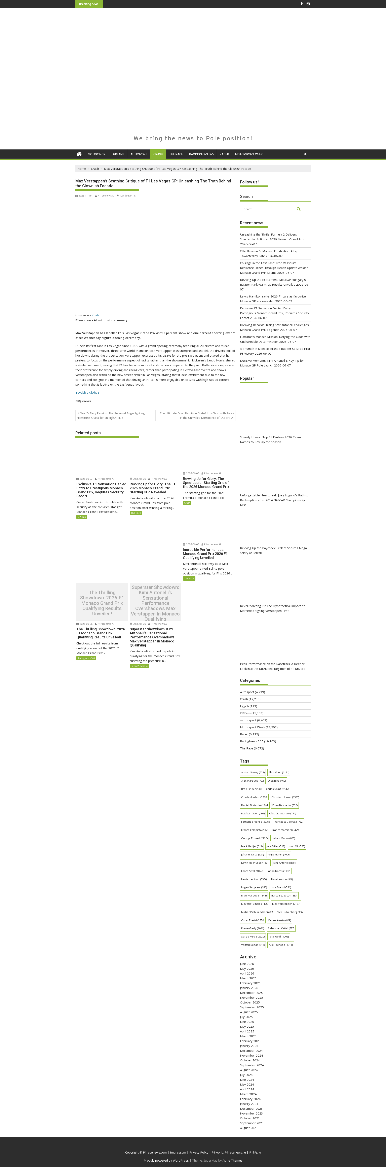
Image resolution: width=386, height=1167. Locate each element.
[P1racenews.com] (79, 153)
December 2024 (251, 1051)
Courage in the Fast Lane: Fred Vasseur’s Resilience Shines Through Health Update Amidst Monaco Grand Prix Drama (274, 268)
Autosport (138, 154)
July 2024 (246, 1075)
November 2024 (251, 1055)
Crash (158, 154)
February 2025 (250, 1041)
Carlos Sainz (277, 789)
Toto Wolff (279, 936)
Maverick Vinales (254, 904)
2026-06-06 (139, 479)
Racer (224, 154)
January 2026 (249, 988)
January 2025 (249, 1046)
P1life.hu (255, 1152)
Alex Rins (277, 780)
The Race (176, 154)
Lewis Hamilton (254, 879)
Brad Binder (251, 789)
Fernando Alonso (255, 821)
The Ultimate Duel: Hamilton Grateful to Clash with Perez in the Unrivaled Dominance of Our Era (197, 415)
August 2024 (249, 1070)
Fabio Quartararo (282, 813)
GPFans (118, 154)
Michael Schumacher (257, 912)
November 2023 (251, 1113)
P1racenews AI (106, 195)
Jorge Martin (279, 854)
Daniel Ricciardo (254, 805)
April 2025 (247, 1031)
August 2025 (249, 1012)
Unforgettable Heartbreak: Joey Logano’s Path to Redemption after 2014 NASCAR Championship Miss (274, 500)
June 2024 (247, 1079)
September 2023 (252, 1123)
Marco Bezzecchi (284, 895)
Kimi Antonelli (284, 862)
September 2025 (252, 1007)
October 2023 (250, 1118)
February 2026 (250, 983)
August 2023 (249, 1128)
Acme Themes (232, 1160)
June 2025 (247, 1022)
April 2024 (247, 1089)
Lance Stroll (252, 871)
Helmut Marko (283, 838)
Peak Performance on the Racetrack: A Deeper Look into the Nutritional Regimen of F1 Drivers (272, 666)
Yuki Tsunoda (281, 945)
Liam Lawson (282, 879)
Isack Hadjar (252, 846)
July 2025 (246, 1017)
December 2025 (251, 993)
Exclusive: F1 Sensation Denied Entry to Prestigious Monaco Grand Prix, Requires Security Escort (274, 313)
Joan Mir (297, 846)
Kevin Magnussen (255, 862)
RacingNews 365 (201, 154)
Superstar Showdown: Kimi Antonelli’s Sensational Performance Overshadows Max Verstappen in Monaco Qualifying (155, 603)
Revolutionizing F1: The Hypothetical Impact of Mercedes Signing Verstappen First (272, 608)
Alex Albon (279, 772)
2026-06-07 (85, 479)
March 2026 (248, 978)
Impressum (178, 1152)
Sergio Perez (253, 936)
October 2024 (250, 1060)
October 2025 (250, 1002)
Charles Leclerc (254, 797)
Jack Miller (276, 846)
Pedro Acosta (279, 920)
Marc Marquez (254, 895)
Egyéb (244, 706)
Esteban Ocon (253, 813)
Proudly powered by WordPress (166, 1160)
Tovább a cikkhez (87, 392)
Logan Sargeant (254, 887)
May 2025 (247, 1026)
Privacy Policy (198, 1152)
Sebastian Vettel (281, 928)
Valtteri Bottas (253, 945)
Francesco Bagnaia (288, 821)
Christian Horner (285, 797)
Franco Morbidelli (285, 830)
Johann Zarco (252, 854)
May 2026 (247, 968)
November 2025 (251, 997)
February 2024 (250, 1099)
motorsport (97, 154)
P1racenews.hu (235, 1152)
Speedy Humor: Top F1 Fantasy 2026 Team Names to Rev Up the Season (270, 439)
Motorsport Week (249, 154)
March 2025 (248, 1036)
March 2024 (248, 1094)
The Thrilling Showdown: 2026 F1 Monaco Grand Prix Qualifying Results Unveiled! (102, 603)
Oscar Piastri (252, 920)
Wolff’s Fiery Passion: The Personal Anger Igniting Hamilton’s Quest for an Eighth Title (111, 415)
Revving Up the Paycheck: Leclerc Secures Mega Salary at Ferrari (273, 550)
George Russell (254, 838)
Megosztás (83, 400)
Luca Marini (281, 887)
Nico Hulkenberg (290, 912)
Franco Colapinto (254, 830)
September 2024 (252, 1065)
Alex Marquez (252, 780)
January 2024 (249, 1104)
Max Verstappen (286, 904)
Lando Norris (128, 195)
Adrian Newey (253, 772)
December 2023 (251, 1108)
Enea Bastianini (285, 805)
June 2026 (247, 964)
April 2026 (247, 973)
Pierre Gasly (252, 928)
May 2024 (247, 1084)
